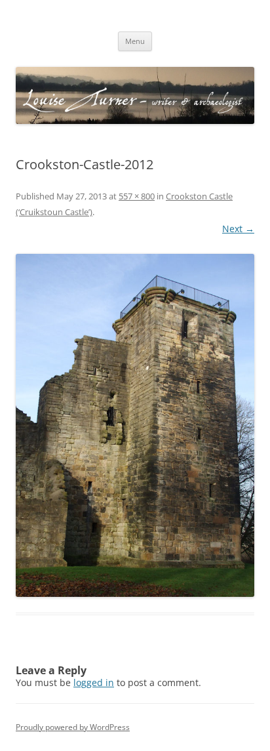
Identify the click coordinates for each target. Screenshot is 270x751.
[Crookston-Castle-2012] (135, 425)
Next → (238, 228)
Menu (135, 41)
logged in (93, 682)
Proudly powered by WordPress (73, 727)
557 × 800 (137, 196)
